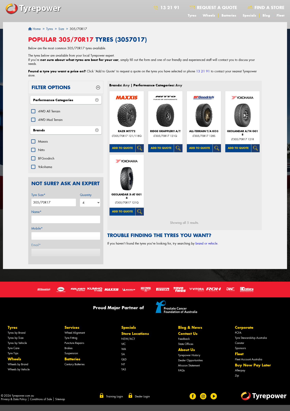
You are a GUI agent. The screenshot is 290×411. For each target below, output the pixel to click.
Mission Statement (189, 365)
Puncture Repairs (74, 343)
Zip (237, 375)
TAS (123, 369)
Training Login (114, 396)
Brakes (69, 348)
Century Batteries (75, 364)
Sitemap (60, 399)
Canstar (239, 343)
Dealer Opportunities (190, 360)
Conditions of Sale (41, 399)
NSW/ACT (128, 339)
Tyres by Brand (16, 333)
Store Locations (135, 333)
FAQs (181, 370)
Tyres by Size (15, 338)
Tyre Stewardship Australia (251, 338)
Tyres (192, 15)
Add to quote (122, 148)
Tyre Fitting (71, 338)
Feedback (184, 339)
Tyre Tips (13, 353)
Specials (249, 15)
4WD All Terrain (49, 111)
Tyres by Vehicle (17, 343)
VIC (123, 344)
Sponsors (240, 348)
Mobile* (37, 228)
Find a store (269, 7)
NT (123, 364)
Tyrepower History (189, 355)
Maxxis (43, 141)
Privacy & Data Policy (14, 399)
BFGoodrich (46, 158)
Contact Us (187, 333)
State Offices (185, 344)
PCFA (238, 333)
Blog (266, 15)
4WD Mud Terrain (50, 120)
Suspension (71, 353)
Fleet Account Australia (248, 359)
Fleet (280, 15)
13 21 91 (170, 7)
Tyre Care (13, 348)
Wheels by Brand (18, 364)
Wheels (209, 15)
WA (123, 349)
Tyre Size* (38, 195)
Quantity (86, 195)
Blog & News (190, 327)
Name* (36, 212)
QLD (123, 359)
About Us (186, 349)
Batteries (229, 15)
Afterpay (240, 370)
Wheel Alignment (75, 333)
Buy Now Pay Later (253, 365)
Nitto (41, 150)
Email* (36, 245)
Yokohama (45, 167)
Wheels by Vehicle (19, 369)
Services (72, 327)
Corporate (244, 327)
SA (123, 354)
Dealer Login (142, 396)
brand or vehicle (206, 243)
